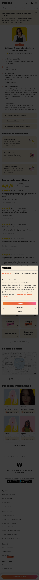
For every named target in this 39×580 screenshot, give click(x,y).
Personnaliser (18, 307)
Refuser (19, 311)
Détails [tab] (17, 273)
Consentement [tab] (7, 273)
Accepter (20, 303)
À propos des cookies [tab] (29, 273)
